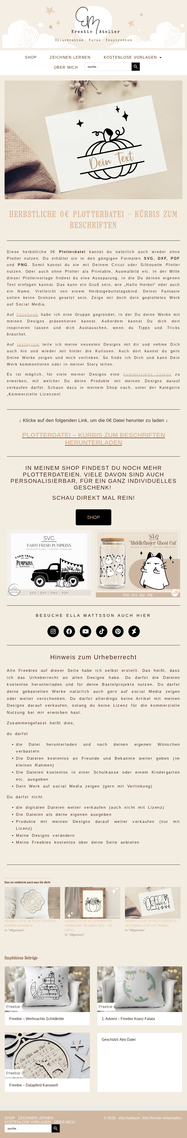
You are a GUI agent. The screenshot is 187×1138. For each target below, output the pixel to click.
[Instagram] (53, 631)
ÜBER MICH (66, 67)
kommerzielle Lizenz (147, 374)
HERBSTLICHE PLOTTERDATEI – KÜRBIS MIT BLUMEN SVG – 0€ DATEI (89, 925)
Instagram (28, 344)
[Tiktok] (101, 631)
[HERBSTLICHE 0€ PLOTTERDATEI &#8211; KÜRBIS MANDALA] (32, 903)
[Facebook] (69, 631)
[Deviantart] (134, 631)
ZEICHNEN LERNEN (70, 57)
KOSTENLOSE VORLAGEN (130, 57)
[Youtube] (85, 631)
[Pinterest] (118, 631)
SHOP (31, 57)
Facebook (28, 315)
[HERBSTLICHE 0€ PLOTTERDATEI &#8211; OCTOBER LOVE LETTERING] (153, 903)
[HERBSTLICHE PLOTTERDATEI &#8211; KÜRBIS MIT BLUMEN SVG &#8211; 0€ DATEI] (92, 903)
